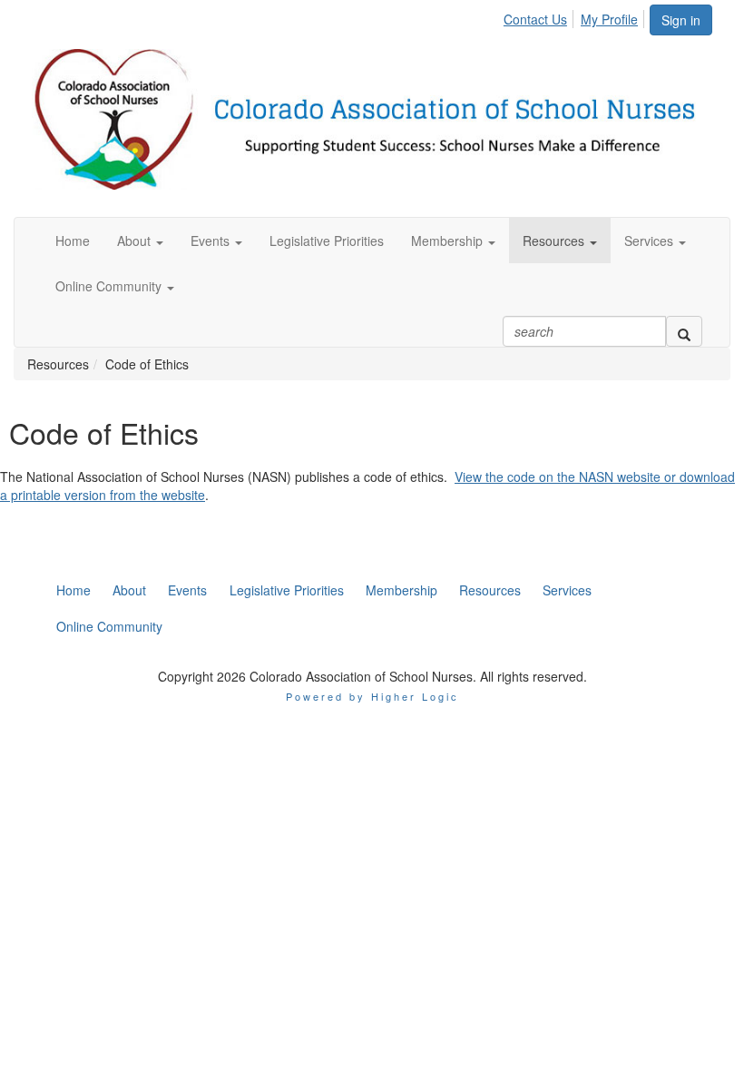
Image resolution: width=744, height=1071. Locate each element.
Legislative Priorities (287, 590)
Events (187, 590)
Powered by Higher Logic (372, 696)
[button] (140, 240)
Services (567, 590)
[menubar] (576, 16)
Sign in (680, 20)
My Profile (609, 19)
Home (73, 590)
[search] (684, 331)
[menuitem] (540, 16)
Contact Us (535, 19)
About (129, 590)
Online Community (109, 626)
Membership (401, 590)
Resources (490, 590)
